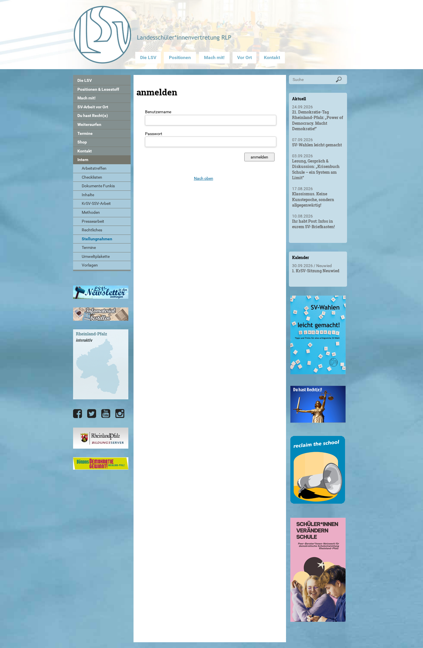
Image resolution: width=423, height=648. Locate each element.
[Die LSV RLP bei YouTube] (105, 414)
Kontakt (272, 57)
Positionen (180, 57)
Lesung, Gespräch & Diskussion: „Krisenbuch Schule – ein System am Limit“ (316, 169)
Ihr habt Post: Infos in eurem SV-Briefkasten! (313, 224)
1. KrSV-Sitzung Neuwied (315, 270)
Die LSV (148, 57)
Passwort (153, 133)
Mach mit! (214, 57)
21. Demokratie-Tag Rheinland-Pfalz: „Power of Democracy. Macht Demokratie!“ (317, 120)
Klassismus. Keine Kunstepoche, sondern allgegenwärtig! (313, 199)
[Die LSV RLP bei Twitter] (91, 414)
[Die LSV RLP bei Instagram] (119, 414)
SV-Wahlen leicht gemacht (317, 145)
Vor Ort (244, 57)
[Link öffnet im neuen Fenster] (318, 372)
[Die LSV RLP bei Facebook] (77, 414)
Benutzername (158, 111)
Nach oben (203, 178)
